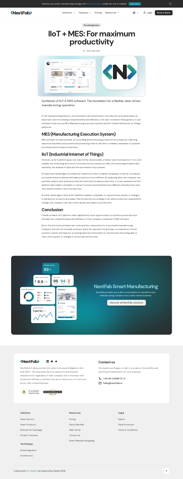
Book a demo (163, 12)
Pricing (98, 12)
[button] (69, 12)
